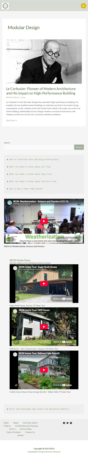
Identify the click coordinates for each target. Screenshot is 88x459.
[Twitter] (67, 423)
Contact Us (30, 432)
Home (6, 423)
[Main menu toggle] (83, 5)
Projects (7, 426)
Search (7, 143)
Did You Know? (12, 97)
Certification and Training (26, 426)
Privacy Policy (26, 429)
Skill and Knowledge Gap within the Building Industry (39, 409)
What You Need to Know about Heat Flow (30, 174)
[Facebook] (64, 423)
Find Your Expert (30, 423)
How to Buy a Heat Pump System (26, 189)
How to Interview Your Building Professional (34, 160)
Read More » (11, 120)
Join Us (12, 429)
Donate (21, 435)
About (15, 423)
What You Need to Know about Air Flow (30, 167)
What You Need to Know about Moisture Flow (32, 182)
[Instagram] (71, 423)
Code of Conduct (13, 432)
